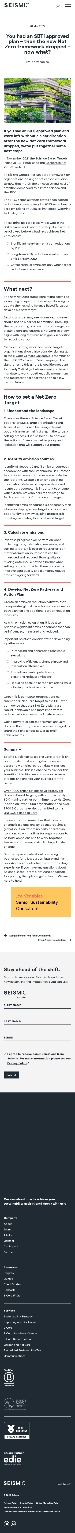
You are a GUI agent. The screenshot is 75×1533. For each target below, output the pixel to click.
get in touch (47, 876)
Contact (9, 1240)
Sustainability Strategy (18, 1316)
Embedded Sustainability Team (23, 1350)
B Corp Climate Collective (31, 355)
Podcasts (9, 1289)
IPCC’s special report (24, 199)
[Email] (13, 1523)
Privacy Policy (17, 1063)
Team (7, 1229)
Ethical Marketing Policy (47, 1503)
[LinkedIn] (6, 1523)
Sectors (8, 1252)
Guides (8, 1278)
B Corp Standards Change (20, 1333)
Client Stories (12, 1284)
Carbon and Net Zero (17, 1344)
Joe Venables (29, 895)
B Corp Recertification (18, 1339)
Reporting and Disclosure (20, 1322)
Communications (14, 1355)
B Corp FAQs (12, 1295)
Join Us (8, 1235)
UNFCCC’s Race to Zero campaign (33, 360)
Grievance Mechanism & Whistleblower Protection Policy (32, 1511)
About (8, 1223)
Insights (9, 1272)
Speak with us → (54, 1203)
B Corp (8, 1327)
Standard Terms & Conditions (18, 1507)
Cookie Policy (26, 1503)
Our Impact (11, 1246)
